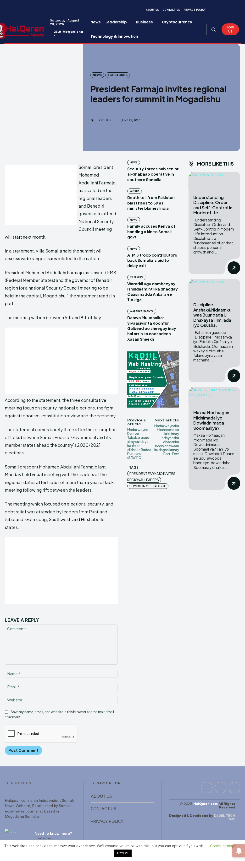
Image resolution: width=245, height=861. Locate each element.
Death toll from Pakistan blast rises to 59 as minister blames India (151, 203)
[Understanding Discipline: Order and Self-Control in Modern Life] (214, 181)
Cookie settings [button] (223, 846)
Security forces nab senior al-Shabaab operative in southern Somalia (153, 174)
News (97, 75)
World (134, 191)
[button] (213, 29)
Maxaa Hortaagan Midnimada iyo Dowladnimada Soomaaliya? (211, 420)
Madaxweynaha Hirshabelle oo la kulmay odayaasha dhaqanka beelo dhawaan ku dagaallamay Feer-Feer (166, 440)
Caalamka (137, 277)
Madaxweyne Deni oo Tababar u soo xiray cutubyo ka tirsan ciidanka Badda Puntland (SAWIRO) (139, 443)
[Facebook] (218, 10)
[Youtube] (235, 10)
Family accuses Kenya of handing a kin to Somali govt (151, 231)
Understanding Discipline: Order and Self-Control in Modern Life (212, 204)
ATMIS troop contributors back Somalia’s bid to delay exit (152, 260)
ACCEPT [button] (123, 853)
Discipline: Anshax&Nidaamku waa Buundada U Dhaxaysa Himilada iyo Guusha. (212, 315)
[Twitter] (229, 10)
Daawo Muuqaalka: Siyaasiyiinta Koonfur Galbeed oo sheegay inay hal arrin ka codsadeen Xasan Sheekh (151, 328)
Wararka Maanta (142, 311)
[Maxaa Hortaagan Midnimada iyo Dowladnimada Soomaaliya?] (214, 396)
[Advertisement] (41, 195)
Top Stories (118, 75)
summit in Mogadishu (147, 486)
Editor (106, 120)
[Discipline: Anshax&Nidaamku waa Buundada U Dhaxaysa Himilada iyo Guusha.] (214, 288)
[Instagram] (223, 10)
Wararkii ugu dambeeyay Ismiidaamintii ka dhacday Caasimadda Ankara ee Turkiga (152, 291)
